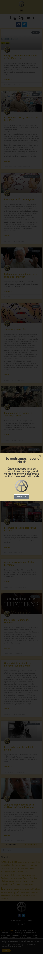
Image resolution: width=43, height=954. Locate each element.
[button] (40, 456)
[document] (21, 477)
